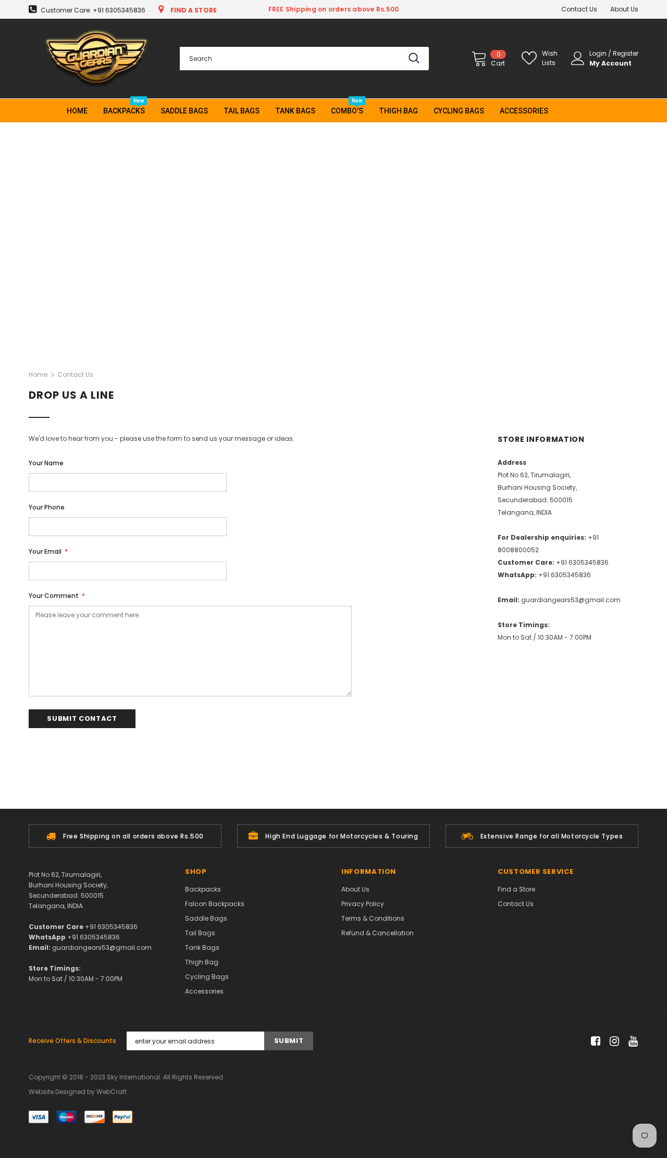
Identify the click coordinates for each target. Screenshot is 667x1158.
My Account (610, 63)
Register (625, 53)
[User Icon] (578, 58)
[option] (125, 836)
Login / (601, 53)
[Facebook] (593, 1041)
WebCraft (111, 1091)
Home (38, 374)
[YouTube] (631, 1041)
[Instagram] (612, 1041)
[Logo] (96, 58)
